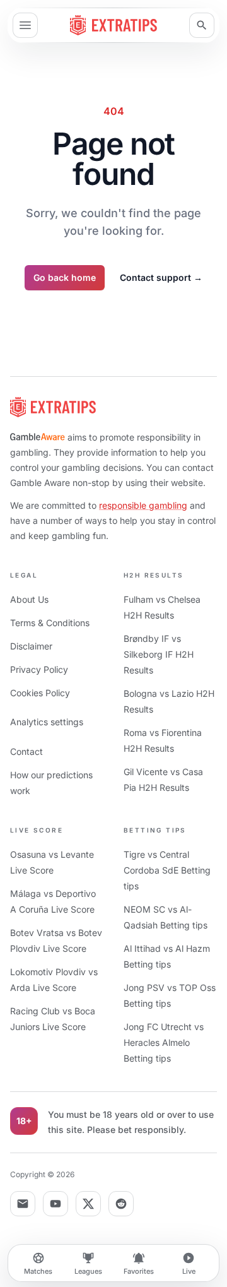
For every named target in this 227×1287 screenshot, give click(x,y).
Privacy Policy (39, 669)
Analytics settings (46, 721)
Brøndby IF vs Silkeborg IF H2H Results (159, 654)
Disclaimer (31, 646)
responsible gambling (143, 505)
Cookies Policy (40, 692)
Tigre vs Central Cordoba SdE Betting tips (167, 870)
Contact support (161, 277)
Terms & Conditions (50, 622)
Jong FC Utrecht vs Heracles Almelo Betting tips (164, 1042)
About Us (29, 599)
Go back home (64, 277)
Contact (26, 751)
